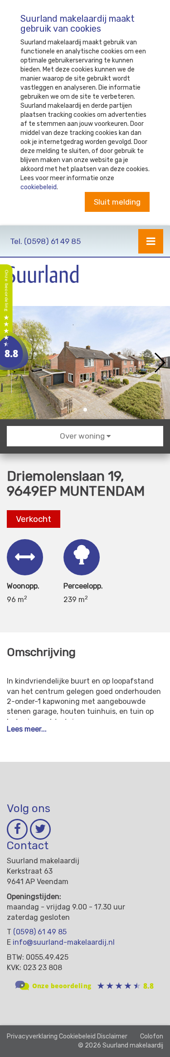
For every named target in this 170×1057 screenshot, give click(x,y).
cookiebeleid (38, 187)
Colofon (151, 1036)
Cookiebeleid (77, 1036)
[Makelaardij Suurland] (16, 319)
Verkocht (33, 519)
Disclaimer (112, 1036)
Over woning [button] (83, 435)
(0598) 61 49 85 (45, 241)
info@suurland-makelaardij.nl (64, 942)
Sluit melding (117, 201)
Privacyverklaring (32, 1036)
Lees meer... (27, 729)
